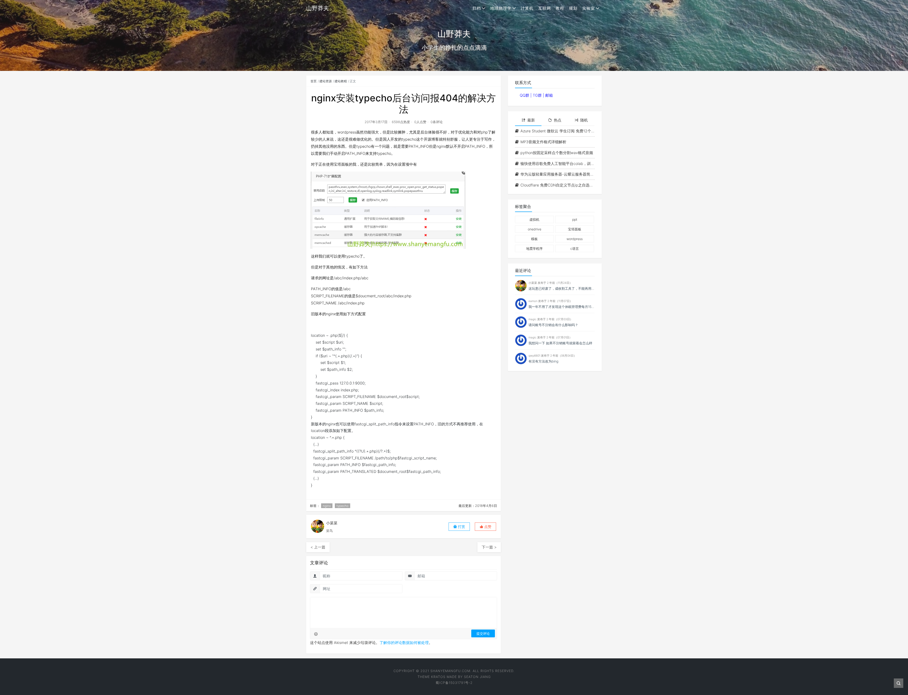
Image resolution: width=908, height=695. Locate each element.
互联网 (544, 8)
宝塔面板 (574, 229)
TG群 (538, 95)
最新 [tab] (531, 120)
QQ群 (525, 95)
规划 (573, 8)
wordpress (575, 239)
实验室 (588, 8)
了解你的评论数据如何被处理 (404, 642)
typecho (342, 506)
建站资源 (325, 81)
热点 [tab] (557, 120)
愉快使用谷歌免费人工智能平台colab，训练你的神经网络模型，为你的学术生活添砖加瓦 (557, 163)
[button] (485, 526)
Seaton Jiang (477, 677)
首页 (313, 81)
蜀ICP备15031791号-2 (454, 683)
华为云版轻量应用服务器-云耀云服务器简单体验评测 (557, 174)
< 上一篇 (317, 547)
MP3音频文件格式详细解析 (543, 141)
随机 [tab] (584, 120)
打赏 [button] (461, 526)
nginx (327, 506)
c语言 (574, 248)
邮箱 (549, 95)
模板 (534, 239)
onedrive (534, 229)
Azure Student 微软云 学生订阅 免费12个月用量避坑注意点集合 (557, 131)
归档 (476, 8)
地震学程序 (534, 248)
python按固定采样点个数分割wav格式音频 (556, 152)
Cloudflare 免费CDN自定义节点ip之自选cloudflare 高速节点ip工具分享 (557, 185)
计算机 (527, 8)
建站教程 (341, 81)
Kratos (438, 677)
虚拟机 (534, 219)
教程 (560, 8)
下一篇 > (489, 547)
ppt (574, 219)
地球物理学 (500, 8)
